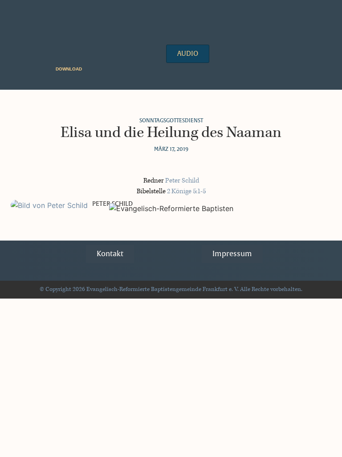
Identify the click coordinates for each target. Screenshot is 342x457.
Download (69, 68)
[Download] (87, 68)
